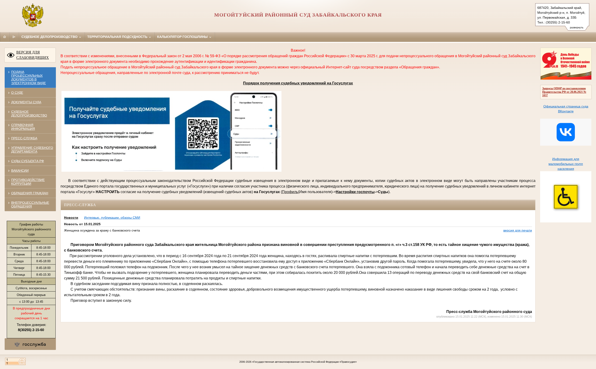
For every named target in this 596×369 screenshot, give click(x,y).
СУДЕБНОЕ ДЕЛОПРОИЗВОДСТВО (29, 113)
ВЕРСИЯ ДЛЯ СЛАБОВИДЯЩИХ (32, 55)
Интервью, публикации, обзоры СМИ (112, 217)
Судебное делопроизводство (49, 37)
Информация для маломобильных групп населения (566, 164)
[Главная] (4, 36)
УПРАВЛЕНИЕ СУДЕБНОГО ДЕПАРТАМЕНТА (32, 149)
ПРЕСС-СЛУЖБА (24, 138)
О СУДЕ (17, 92)
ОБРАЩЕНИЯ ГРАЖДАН (29, 193)
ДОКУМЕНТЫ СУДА (26, 102)
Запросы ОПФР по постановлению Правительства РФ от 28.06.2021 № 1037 (564, 92)
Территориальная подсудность (117, 37)
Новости (71, 217)
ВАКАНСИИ (20, 170)
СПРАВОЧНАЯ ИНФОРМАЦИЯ (23, 127)
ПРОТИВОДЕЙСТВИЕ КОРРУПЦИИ (28, 181)
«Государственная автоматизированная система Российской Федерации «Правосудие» (304, 361)
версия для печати (517, 230)
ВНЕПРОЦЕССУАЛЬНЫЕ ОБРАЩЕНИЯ (30, 204)
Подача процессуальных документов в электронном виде (28, 77)
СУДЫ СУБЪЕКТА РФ (27, 161)
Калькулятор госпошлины (183, 37)
